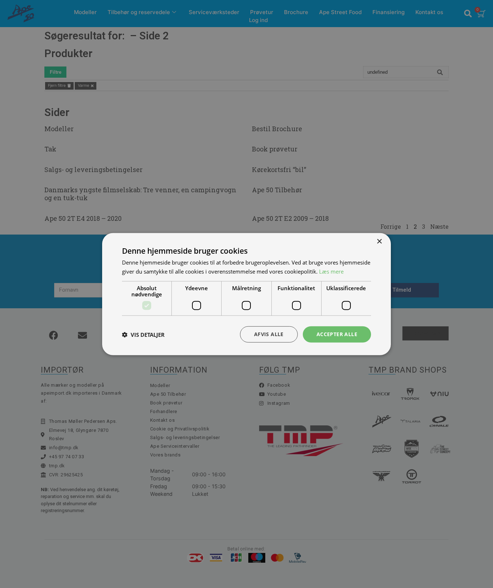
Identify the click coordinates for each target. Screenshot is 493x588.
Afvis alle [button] (269, 334)
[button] (143, 334)
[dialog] (246, 294)
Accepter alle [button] (337, 334)
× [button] (379, 241)
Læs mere (331, 271)
